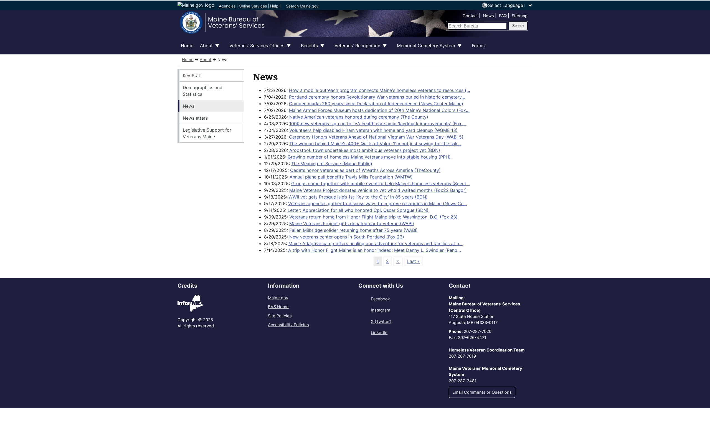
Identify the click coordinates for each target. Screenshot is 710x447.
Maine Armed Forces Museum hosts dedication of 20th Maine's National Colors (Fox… (379, 110)
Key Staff (192, 75)
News (488, 15)
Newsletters (195, 118)
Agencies (227, 6)
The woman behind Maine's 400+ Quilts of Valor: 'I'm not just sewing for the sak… (375, 143)
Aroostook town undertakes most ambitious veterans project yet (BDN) (364, 150)
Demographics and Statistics (202, 91)
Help (274, 6)
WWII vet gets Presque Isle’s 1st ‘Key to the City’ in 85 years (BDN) (358, 197)
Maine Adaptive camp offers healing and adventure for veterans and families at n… (375, 243)
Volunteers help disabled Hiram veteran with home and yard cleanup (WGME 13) (373, 130)
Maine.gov (278, 297)
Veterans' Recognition (355, 48)
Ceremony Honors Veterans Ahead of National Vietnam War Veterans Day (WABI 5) (376, 137)
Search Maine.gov (302, 6)
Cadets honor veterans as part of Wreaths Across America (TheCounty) (365, 170)
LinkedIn (379, 332)
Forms (478, 45)
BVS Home (278, 306)
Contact (470, 15)
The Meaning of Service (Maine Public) (331, 163)
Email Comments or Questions (482, 392)
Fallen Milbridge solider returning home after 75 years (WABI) (353, 230)
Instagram (380, 310)
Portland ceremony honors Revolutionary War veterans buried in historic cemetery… (377, 97)
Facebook (380, 299)
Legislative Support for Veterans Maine (207, 133)
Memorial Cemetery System (424, 48)
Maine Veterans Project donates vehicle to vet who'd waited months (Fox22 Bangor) (378, 190)
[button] (510, 5)
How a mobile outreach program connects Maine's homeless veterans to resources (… (379, 90)
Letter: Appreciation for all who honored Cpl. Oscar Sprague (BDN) (358, 210)
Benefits (308, 48)
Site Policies (280, 315)
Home (187, 45)
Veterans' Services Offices (255, 48)
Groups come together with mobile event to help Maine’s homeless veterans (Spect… (380, 183)
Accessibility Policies (288, 324)
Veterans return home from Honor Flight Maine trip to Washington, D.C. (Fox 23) (373, 217)
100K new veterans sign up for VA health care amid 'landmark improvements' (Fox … (377, 123)
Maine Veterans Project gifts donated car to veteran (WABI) (351, 223)
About (205, 48)
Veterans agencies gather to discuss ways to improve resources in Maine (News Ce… (377, 203)
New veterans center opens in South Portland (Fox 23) (346, 237)
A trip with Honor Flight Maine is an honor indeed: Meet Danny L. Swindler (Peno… (374, 250)
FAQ (503, 15)
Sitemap (520, 15)
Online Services (253, 6)
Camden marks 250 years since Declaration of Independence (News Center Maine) (376, 103)
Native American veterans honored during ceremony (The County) (358, 117)
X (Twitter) (381, 321)
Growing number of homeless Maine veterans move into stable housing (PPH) (369, 157)
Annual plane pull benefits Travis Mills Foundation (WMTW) (351, 177)
